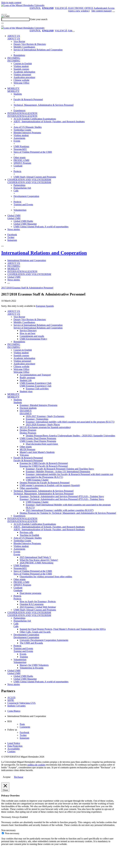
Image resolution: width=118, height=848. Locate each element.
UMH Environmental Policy (33, 339)
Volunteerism (20, 210)
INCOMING (13, 58)
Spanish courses (21, 69)
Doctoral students (28, 408)
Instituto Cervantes (16, 705)
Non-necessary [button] (8, 830)
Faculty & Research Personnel (28, 99)
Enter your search (38, 19)
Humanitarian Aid (22, 188)
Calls (16, 190)
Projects (17, 171)
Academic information (24, 71)
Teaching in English (29, 535)
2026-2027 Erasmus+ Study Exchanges (45, 416)
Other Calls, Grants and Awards (35, 632)
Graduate (18, 165)
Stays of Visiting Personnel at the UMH (33, 152)
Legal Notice (13, 743)
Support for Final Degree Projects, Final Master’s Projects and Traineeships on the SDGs (63, 629)
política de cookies (36, 764)
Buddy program (27, 377)
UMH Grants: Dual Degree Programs (38, 438)
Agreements (19, 138)
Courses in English (23, 63)
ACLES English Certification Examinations (35, 118)
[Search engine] (113, 11)
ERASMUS (25, 410)
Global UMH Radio (23, 221)
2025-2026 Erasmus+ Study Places (43, 424)
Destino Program (28, 430)
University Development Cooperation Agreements (44, 640)
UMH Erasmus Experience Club (35, 383)
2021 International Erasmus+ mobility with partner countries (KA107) (60, 510)
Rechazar (18, 777)
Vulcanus (24, 455)
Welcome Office (21, 83)
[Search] (2, 23)
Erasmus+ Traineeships (37, 419)
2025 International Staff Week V (35, 557)
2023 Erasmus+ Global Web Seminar (38, 607)
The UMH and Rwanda (31, 643)
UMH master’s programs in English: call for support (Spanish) (50, 485)
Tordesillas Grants (22, 130)
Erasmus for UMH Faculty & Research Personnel (44, 463)
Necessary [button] (6, 817)
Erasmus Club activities (37, 388)
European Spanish (45, 306)
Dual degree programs (30, 593)
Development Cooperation (26, 196)
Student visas (26, 391)
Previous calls (26, 532)
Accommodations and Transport (35, 374)
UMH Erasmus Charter (37, 480)
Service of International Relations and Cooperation (38, 49)
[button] (13, 38)
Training (24, 656)
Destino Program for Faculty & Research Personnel (44, 482)
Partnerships (19, 185)
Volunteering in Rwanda (31, 667)
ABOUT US (13, 36)
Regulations (19, 55)
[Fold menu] (73, 31)
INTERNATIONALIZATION (22, 113)
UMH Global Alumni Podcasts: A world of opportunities (41, 226)
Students (18, 94)
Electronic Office (80, 8)
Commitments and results (32, 336)
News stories (13, 229)
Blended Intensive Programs (27, 132)
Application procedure (24, 77)
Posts (22, 724)
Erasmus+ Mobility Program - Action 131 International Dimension (58, 471)
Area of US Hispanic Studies (28, 127)
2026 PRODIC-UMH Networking (36, 562)
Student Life (26, 380)
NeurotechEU (20, 149)
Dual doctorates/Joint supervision (42, 444)
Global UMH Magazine (25, 224)
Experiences (19, 110)
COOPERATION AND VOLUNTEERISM (29, 179)
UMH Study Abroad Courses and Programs (35, 177)
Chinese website (21, 80)
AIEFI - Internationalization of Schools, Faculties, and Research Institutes (49, 121)
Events (17, 141)
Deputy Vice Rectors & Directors (30, 44)
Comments (25, 727)
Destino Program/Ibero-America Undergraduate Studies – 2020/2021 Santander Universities (70, 435)
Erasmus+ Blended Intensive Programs (38, 405)
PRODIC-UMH (21, 160)
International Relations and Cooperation (44, 253)
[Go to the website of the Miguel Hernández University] (23, 5)
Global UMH (13, 215)
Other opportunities (29, 488)
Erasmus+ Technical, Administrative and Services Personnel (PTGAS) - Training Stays (62, 496)
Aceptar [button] (6, 777)
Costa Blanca (13, 711)
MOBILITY (13, 88)
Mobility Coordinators (24, 47)
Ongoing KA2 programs (31, 604)
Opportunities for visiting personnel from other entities (46, 576)
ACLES (11, 697)
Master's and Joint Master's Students (37, 452)
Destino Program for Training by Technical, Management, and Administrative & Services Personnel (68, 513)
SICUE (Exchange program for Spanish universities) (45, 427)
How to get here (27, 333)
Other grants (20, 157)
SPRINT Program (22, 163)
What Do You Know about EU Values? (39, 560)
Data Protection (14, 746)
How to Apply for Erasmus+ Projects (38, 601)
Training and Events (23, 204)
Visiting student (21, 66)
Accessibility (13, 748)
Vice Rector (19, 41)
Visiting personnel (22, 74)
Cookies (11, 751)
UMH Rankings (21, 146)
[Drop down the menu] (5, 14)
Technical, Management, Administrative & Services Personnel (43, 105)
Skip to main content (11, 2)
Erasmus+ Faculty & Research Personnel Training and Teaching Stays (60, 468)
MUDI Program (27, 449)
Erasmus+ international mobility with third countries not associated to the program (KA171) (70, 421)
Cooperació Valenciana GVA (21, 703)
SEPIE (10, 700)
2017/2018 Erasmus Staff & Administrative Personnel (27, 287)
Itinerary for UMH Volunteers (34, 665)
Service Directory (28, 330)
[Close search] (2, 25)
